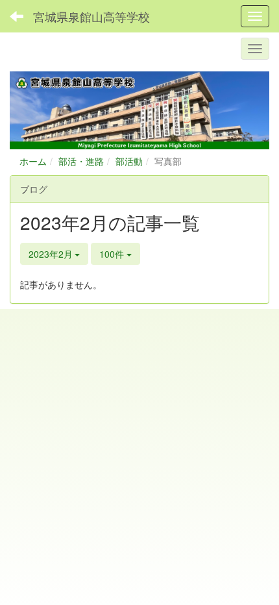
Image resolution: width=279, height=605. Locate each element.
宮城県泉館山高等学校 (91, 16)
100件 (113, 253)
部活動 (129, 160)
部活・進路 (81, 160)
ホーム (33, 160)
